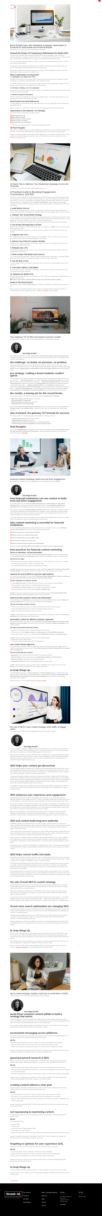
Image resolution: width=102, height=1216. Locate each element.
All (25, 49)
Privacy (44, 1205)
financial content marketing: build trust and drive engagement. (38, 479)
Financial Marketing (45, 481)
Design (32, 339)
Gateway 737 (21, 429)
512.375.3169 (63, 1201)
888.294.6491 (82, 1196)
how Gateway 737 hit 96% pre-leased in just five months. (35, 337)
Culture (28, 49)
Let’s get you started (41, 680)
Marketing (42, 49)
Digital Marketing (35, 49)
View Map (63, 1204)
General (46, 339)
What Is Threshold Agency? (49, 1192)
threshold (14, 49)
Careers (44, 1202)
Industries (58, 6)
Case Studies (72, 6)
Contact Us (92, 6)
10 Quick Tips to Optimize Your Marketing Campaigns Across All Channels (39, 185)
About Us (79, 6)
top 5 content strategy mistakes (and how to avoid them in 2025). (39, 993)
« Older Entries (14, 1180)
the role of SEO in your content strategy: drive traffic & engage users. (38, 728)
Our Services (51, 6)
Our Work (64, 6)
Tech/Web (56, 339)
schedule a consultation (16, 137)
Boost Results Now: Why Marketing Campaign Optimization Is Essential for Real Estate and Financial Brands (38, 46)
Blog (84, 6)
